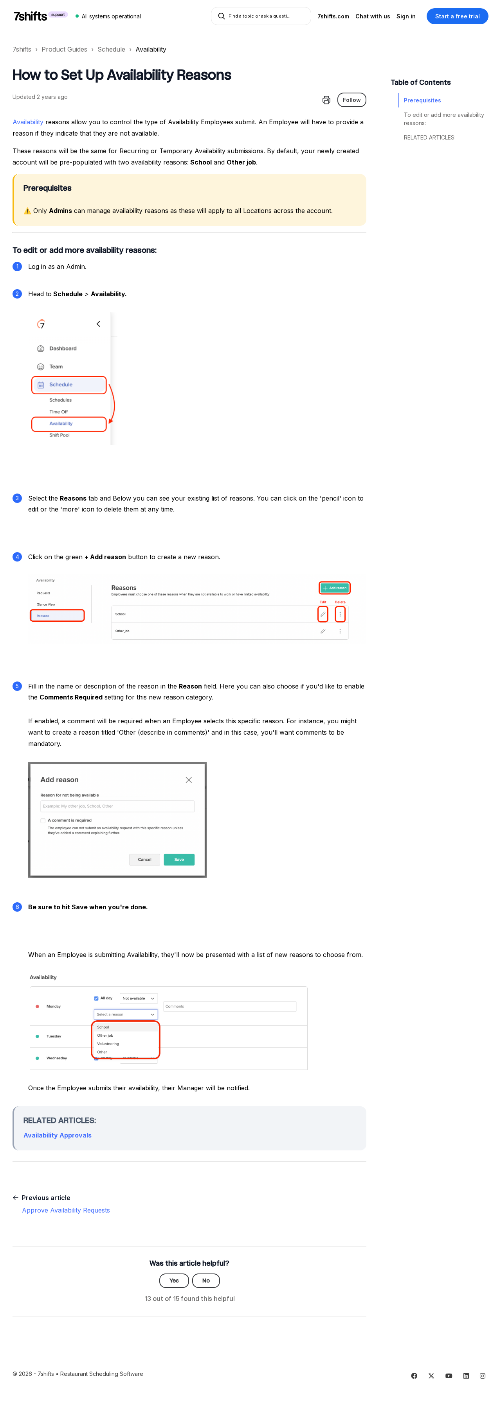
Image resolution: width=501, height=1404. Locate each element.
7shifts (22, 49)
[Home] (41, 16)
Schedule (111, 49)
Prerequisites (422, 100)
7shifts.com (333, 16)
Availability (150, 49)
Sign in (406, 16)
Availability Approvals (57, 1135)
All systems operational (111, 16)
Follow (352, 100)
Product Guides (64, 49)
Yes (174, 1280)
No (206, 1280)
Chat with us (372, 16)
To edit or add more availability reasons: (444, 118)
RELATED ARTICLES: (430, 137)
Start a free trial (457, 16)
